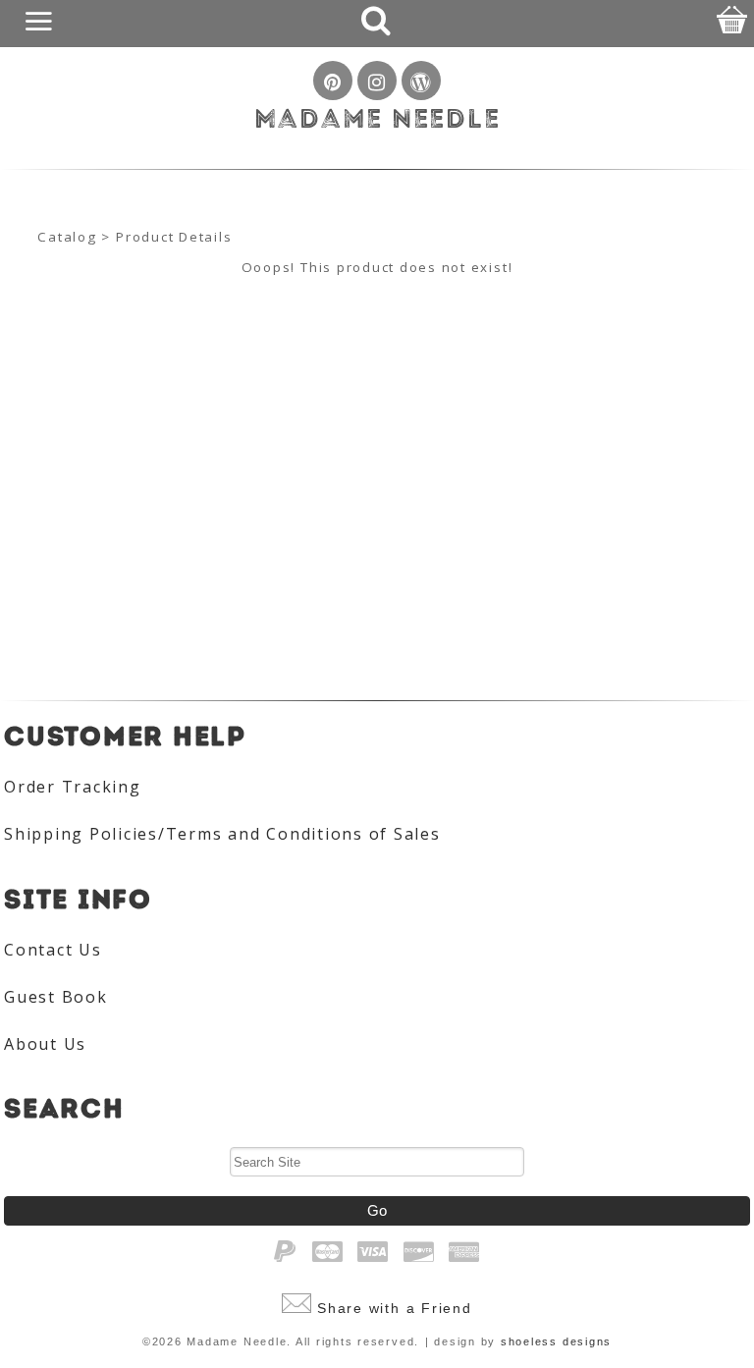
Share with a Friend (394, 1308)
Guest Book (56, 997)
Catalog (66, 237)
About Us (45, 1044)
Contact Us (53, 949)
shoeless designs (556, 1341)
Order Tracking (72, 786)
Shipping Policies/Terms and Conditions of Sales (222, 834)
